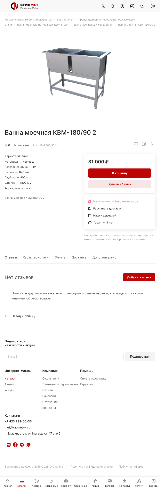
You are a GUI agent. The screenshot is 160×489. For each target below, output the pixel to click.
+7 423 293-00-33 (18, 421)
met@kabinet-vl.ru (17, 427)
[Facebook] (15, 445)
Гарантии (86, 384)
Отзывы (11, 257)
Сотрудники (50, 402)
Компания (50, 371)
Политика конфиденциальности (92, 466)
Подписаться (140, 356)
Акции (9, 384)
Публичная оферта (131, 466)
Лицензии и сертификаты (60, 384)
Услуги (9, 390)
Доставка (79, 257)
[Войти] (122, 6)
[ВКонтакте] (8, 445)
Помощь (86, 371)
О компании (50, 378)
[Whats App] (28, 445)
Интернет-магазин (19, 371)
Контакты (49, 408)
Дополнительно (104, 257)
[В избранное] (136, 144)
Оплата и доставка (93, 378)
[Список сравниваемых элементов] (132, 6)
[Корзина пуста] (153, 6)
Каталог (10, 378)
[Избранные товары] (142, 6)
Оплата (60, 257)
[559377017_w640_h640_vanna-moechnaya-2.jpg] (80, 77)
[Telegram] (22, 445)
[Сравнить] (144, 144)
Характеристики (36, 257)
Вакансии (49, 396)
